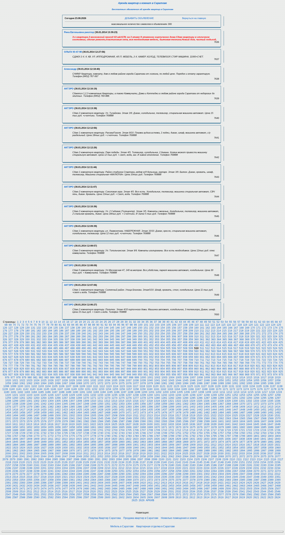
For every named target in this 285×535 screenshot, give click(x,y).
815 (224, 365)
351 (146, 339)
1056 (263, 380)
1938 (122, 447)
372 (264, 339)
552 (151, 351)
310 (196, 336)
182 (39, 330)
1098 (6, 386)
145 (112, 327)
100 (140, 324)
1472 (136, 412)
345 (112, 339)
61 (255, 321)
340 (84, 339)
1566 (249, 418)
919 (247, 371)
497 (123, 348)
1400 (178, 406)
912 (207, 371)
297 (123, 336)
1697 (72, 430)
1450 (256, 409)
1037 (129, 380)
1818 (100, 438)
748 (129, 362)
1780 (107, 436)
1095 (263, 383)
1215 (250, 392)
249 (134, 333)
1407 (228, 406)
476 (5, 348)
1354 (129, 403)
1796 (221, 436)
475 (281, 345)
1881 (271, 441)
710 (196, 359)
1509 (122, 415)
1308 (79, 400)
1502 (72, 415)
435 (55, 345)
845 (112, 368)
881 (33, 371)
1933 (86, 447)
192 (95, 330)
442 (95, 345)
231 (33, 333)
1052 (235, 380)
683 (44, 359)
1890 (58, 444)
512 (207, 348)
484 (50, 348)
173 (269, 327)
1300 (22, 400)
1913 (221, 444)
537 (67, 351)
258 (185, 333)
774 (275, 362)
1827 (164, 438)
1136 (266, 386)
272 (264, 333)
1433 (136, 409)
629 (22, 357)
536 (61, 351)
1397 (157, 406)
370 (253, 339)
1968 (58, 450)
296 (117, 336)
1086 (200, 383)
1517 (178, 415)
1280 (157, 397)
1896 (100, 444)
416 (230, 342)
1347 (79, 403)
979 (24, 377)
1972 (86, 450)
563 (213, 351)
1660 (86, 427)
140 (84, 327)
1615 (43, 424)
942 (95, 374)
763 (213, 362)
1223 (29, 395)
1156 (122, 389)
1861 (129, 441)
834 (50, 368)
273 (269, 333)
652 (151, 357)
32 (134, 321)
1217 (265, 392)
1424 (72, 409)
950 (140, 374)
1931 (72, 447)
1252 (235, 395)
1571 (8, 421)
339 (78, 339)
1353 (122, 403)
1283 (178, 397)
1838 (242, 438)
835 (55, 368)
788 (72, 365)
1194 (103, 392)
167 (236, 327)
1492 (278, 412)
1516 (171, 415)
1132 (238, 386)
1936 (107, 447)
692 (95, 359)
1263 (36, 397)
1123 (176, 386)
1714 (192, 430)
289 (78, 336)
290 (84, 336)
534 (50, 351)
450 (140, 345)
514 (219, 348)
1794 (207, 436)
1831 (192, 438)
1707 (143, 430)
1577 (51, 421)
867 (236, 368)
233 (44, 333)
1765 (278, 433)
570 (253, 351)
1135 (259, 386)
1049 (214, 380)
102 (151, 324)
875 (281, 368)
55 (230, 321)
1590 (143, 421)
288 (72, 336)
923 (269, 371)
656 (174, 357)
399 (134, 342)
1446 (228, 409)
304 (162, 336)
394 (106, 342)
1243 (171, 395)
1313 (114, 400)
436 (61, 345)
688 (72, 359)
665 (224, 357)
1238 (136, 395)
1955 (242, 447)
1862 (136, 441)
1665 (122, 427)
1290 (228, 397)
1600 (214, 421)
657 (179, 357)
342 (95, 339)
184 (50, 330)
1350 (100, 403)
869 (247, 368)
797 (123, 365)
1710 (164, 430)
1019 (278, 377)
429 (22, 345)
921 (258, 371)
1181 (13, 392)
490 (84, 348)
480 (27, 348)
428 (16, 345)
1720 (235, 430)
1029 (72, 380)
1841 (263, 438)
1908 (185, 444)
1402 (192, 406)
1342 (44, 403)
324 (275, 336)
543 (100, 351)
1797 (228, 436)
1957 (256, 447)
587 (67, 354)
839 (78, 368)
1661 (93, 427)
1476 (164, 412)
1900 (129, 444)
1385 (72, 406)
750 (140, 362)
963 (213, 374)
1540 (65, 418)
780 (27, 365)
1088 (214, 383)
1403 (200, 406)
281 (33, 336)
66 (276, 321)
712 (207, 359)
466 (230, 345)
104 (163, 324)
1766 (8, 436)
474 (275, 345)
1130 (224, 386)
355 (168, 339)
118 (240, 324)
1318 (150, 400)
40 (167, 321)
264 (219, 333)
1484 (221, 412)
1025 (44, 380)
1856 (93, 441)
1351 (107, 403)
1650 (15, 427)
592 (95, 354)
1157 (129, 389)
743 (100, 362)
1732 (44, 433)
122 (262, 324)
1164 (177, 389)
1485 (228, 412)
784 (50, 365)
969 (247, 374)
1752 (185, 433)
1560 (207, 418)
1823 (136, 438)
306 (174, 336)
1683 (249, 427)
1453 (278, 409)
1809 (36, 438)
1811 (50, 438)
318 (241, 336)
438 (72, 345)
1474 (150, 412)
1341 (36, 403)
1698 (79, 430)
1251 (228, 395)
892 (95, 371)
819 (247, 365)
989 (80, 377)
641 (89, 357)
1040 (150, 380)
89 (93, 324)
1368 (228, 403)
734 (50, 362)
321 (258, 336)
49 (205, 321)
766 (230, 362)
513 (213, 348)
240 (84, 333)
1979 (136, 450)
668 (241, 357)
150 (140, 327)
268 (241, 333)
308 (185, 336)
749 (134, 362)
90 (97, 324)
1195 (110, 392)
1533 (15, 418)
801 (146, 365)
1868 (178, 441)
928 (16, 374)
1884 (15, 444)
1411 (256, 406)
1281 (164, 397)
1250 (221, 395)
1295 (263, 397)
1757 (221, 433)
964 (219, 374)
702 (151, 359)
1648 (277, 424)
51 (213, 321)
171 (258, 327)
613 (213, 354)
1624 (107, 424)
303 (157, 336)
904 (162, 371)
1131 (231, 386)
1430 (114, 409)
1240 (150, 395)
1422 (58, 409)
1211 (222, 392)
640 (84, 357)
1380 (36, 406)
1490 (263, 412)
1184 (34, 392)
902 (151, 371)
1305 (58, 400)
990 (86, 377)
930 (27, 374)
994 (108, 377)
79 (51, 324)
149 (134, 327)
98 (131, 324)
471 (258, 345)
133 (44, 327)
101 (146, 324)
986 (63, 377)
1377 (15, 406)
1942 (150, 447)
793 (100, 365)
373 (269, 339)
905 (168, 371)
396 (117, 342)
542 (95, 351)
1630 (150, 424)
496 (117, 348)
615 (224, 354)
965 (224, 374)
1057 (271, 380)
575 (281, 351)
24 (101, 321)
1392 (122, 406)
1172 (232, 389)
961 (202, 374)
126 (5, 327)
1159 (143, 389)
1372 (256, 403)
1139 (5, 389)
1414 (277, 406)
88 (89, 324)
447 (123, 345)
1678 (214, 427)
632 (39, 357)
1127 (204, 386)
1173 (239, 389)
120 (250, 324)
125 (279, 324)
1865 (157, 441)
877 (10, 371)
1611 (15, 424)
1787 (157, 436)
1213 (236, 392)
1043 (171, 380)
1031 (86, 380)
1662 (100, 427)
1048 (207, 380)
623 (269, 354)
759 (191, 362)
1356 (143, 403)
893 (100, 371)
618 (241, 354)
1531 (277, 415)
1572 (15, 421)
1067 (65, 383)
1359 (164, 403)
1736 (72, 433)
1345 (65, 403)
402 (151, 342)
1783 (129, 436)
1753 (192, 433)
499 (134, 348)
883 (44, 371)
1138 (279, 386)
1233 (100, 395)
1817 (93, 438)
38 (159, 321)
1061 (22, 383)
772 (264, 362)
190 (84, 330)
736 (61, 362)
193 (100, 330)
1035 (114, 380)
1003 (164, 377)
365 (224, 339)
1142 (26, 389)
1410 (249, 406)
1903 (150, 444)
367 (236, 339)
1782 (122, 436)
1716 (206, 430)
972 (264, 374)
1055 (256, 380)
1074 (114, 383)
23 (97, 321)
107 (180, 324)
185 (55, 330)
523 (269, 348)
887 (67, 371)
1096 (271, 383)
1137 (273, 386)
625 (281, 354)
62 (259, 321)
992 (97, 377)
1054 (249, 380)
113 (213, 324)
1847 (29, 441)
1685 (263, 427)
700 (140, 359)
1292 (242, 397)
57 (238, 321)
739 (78, 362)
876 (5, 371)
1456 (22, 412)
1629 (143, 424)
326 (5, 339)
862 (208, 368)
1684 (256, 427)
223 (269, 330)
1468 (107, 412)
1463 (72, 412)
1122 (169, 386)
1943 (157, 447)
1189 (68, 392)
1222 (22, 395)
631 (33, 357)
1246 (192, 395)
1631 (157, 424)
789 (78, 365)
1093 (249, 383)
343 (100, 339)
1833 (206, 438)
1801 (256, 436)
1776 (79, 436)
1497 (36, 415)
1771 (44, 436)
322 (264, 336)
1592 (157, 421)
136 (61, 327)
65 (272, 321)
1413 (270, 406)
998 (131, 377)
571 (258, 351)
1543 (86, 418)
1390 (107, 406)
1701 (100, 430)
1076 (129, 383)
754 (162, 362)
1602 (228, 421)
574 (275, 351)
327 (10, 339)
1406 (221, 406)
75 (35, 324)
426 (5, 345)
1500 (58, 415)
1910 (200, 444)
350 (140, 339)
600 (140, 354)
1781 (114, 436)
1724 (263, 430)
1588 (129, 421)
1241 (157, 395)
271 (258, 333)
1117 (135, 386)
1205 (180, 392)
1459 (44, 412)
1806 (15, 438)
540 (84, 351)
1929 (58, 447)
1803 (271, 436)
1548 (122, 418)
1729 (22, 433)
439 (78, 345)
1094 (256, 383)
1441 (192, 409)
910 (196, 371)
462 (208, 345)
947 (123, 374)
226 (5, 333)
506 (174, 348)
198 (129, 330)
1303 (44, 400)
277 (10, 336)
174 (275, 327)
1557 (185, 418)
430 (27, 345)
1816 (86, 438)
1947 (185, 447)
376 (5, 342)
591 (89, 354)
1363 (192, 403)
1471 (129, 412)
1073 (107, 383)
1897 (107, 444)
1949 (200, 447)
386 (61, 342)
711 (202, 359)
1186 (48, 392)
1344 (58, 403)
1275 (122, 397)
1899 (122, 444)
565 (224, 351)
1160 (150, 389)
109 (191, 324)
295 (112, 336)
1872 (207, 441)
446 (117, 345)
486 (61, 348)
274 (275, 333)
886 (61, 371)
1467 (100, 412)
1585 (107, 421)
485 (55, 348)
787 (67, 365)
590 (84, 354)
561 (202, 351)
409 (191, 342)
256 (174, 333)
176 (5, 330)
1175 (253, 389)
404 (162, 342)
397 (123, 342)
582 (39, 354)
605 (168, 354)
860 (196, 368)
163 (213, 327)
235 (55, 333)
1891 (65, 444)
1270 (86, 397)
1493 (8, 415)
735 (55, 362)
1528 (256, 415)
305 (168, 336)
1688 (8, 430)
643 (100, 357)
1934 (93, 447)
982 (41, 377)
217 (235, 330)
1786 (150, 436)
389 (78, 342)
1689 (15, 430)
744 (106, 362)
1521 (206, 415)
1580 (72, 421)
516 (230, 348)
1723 (256, 430)
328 (16, 339)
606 (174, 354)
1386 (79, 406)
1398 (164, 406)
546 (117, 351)
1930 (65, 447)
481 (33, 348)
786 (61, 365)
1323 (185, 400)
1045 (185, 380)
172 (264, 327)
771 (258, 362)
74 (31, 324)
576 (5, 354)
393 (100, 342)
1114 (115, 386)
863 (213, 368)
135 (55, 327)
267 (236, 333)
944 (106, 374)
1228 (65, 395)
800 (140, 365)
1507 (107, 415)
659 (191, 357)
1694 (51, 430)
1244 (178, 395)
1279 (150, 397)
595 (112, 354)
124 (273, 324)
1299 (15, 400)
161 (202, 327)
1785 (143, 436)
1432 (129, 409)
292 (95, 336)
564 (219, 351)
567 (236, 351)
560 (196, 351)
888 (72, 371)
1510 (129, 415)
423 (269, 342)
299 (134, 336)
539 (78, 351)
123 (267, 324)
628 (16, 357)
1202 (158, 392)
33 (138, 321)
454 (162, 345)
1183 (27, 392)
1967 (51, 450)
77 (43, 324)
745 (112, 362)
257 (179, 333)
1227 (58, 395)
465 (224, 345)
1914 (228, 444)
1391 (114, 406)
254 (162, 333)
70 (14, 324)
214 (219, 330)
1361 (178, 403)
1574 (29, 421)
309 (191, 336)
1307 (72, 400)
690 (84, 359)
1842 (270, 438)
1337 (8, 403)
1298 (8, 400)
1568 (263, 418)
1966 (44, 450)
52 (218, 321)
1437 (164, 409)
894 (106, 371)
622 (264, 354)
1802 (263, 436)
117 (234, 324)
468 (241, 345)
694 (106, 359)
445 (112, 345)
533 (44, 351)
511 (202, 348)
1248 (207, 395)
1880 (263, 441)
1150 (81, 389)
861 (202, 368)
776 (5, 365)
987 (69, 377)
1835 (221, 438)
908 (185, 371)
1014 (242, 377)
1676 (200, 427)
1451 (263, 409)
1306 (65, 400)
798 (129, 365)
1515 (164, 415)
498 (129, 348)
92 (106, 324)
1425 (79, 409)
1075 (122, 383)
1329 (228, 400)
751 (146, 362)
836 (61, 368)
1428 (100, 409)
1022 (22, 380)
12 (51, 321)
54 (226, 321)
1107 (68, 386)
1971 (79, 450)
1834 (214, 438)
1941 (143, 447)
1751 (178, 433)
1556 (178, 418)
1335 (270, 400)
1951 (214, 447)
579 (22, 354)
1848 (36, 441)
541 (89, 351)
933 (44, 374)
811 (202, 365)
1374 (271, 403)
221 (258, 330)
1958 (263, 447)
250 (140, 333)
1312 (107, 400)
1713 (185, 430)
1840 (256, 438)
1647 (270, 424)
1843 (277, 438)
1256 (263, 395)
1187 (55, 392)
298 (129, 336)
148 (129, 327)
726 (5, 362)
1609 (278, 421)
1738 (86, 433)
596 (117, 354)
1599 (207, 421)
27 (113, 321)
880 (27, 371)
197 (123, 330)
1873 (214, 441)
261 (202, 333)
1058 (278, 380)
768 (241, 362)
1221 (15, 395)
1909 (192, 444)
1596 (185, 421)
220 (252, 330)
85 (77, 324)
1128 (211, 386)
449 (134, 345)
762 (208, 362)
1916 (242, 444)
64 (268, 321)
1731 (36, 433)
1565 (242, 418)
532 (39, 351)
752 (151, 362)
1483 (214, 412)
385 (55, 342)
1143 (32, 389)
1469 (114, 412)
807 (179, 365)
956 (174, 374)
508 (185, 348)
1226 (51, 395)
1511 (136, 415)
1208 (201, 392)
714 (219, 359)
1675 (192, 427)
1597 (192, 421)
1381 (44, 406)
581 (33, 354)
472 (264, 345)
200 (140, 330)
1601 (221, 421)
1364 (200, 403)
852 (151, 368)
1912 (214, 444)
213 (213, 330)
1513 (150, 415)
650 (140, 357)
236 (61, 333)
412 (207, 342)
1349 (93, 403)
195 (112, 330)
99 (135, 324)
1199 (137, 392)
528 (16, 351)
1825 (150, 438)
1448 (242, 409)
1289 (221, 397)
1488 (249, 412)
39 (163, 321)
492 (95, 348)
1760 (242, 433)
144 (106, 327)
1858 (107, 441)
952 (151, 374)
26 (109, 321)
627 (10, 357)
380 (27, 342)
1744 (129, 433)
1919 (263, 444)
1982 (157, 450)
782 (39, 365)
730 (27, 362)
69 (10, 324)
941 (89, 374)
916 (230, 371)
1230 (79, 395)
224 (275, 330)
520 (252, 348)
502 (151, 348)
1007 (193, 377)
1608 (271, 421)
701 (146, 359)
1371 (249, 403)
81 (60, 324)
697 (123, 359)
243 (100, 333)
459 (191, 345)
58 (243, 321)
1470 (122, 412)
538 (72, 351)
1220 (8, 395)
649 (134, 357)
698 (129, 359)
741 (89, 362)
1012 (228, 377)
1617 (58, 424)
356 (174, 339)
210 (196, 330)
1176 (260, 389)
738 (72, 362)
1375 (278, 403)
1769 (29, 436)
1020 (8, 380)
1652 (29, 427)
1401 (185, 406)
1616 (50, 424)
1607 (263, 421)
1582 (86, 421)
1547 (114, 418)
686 (61, 359)
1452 (271, 409)
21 (88, 321)
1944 (164, 447)
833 (44, 368)
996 (120, 377)
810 (196, 365)
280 (27, 336)
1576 (44, 421)
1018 (271, 377)
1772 (51, 436)
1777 (86, 436)
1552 (150, 418)
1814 (72, 438)
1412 (263, 406)
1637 (199, 424)
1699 (86, 430)
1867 (171, 441)
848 (129, 368)
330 (27, 339)
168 (241, 327)
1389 (100, 406)
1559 (200, 418)
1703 (114, 430)
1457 (29, 412)
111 (202, 324)
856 (174, 368)
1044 (178, 380)
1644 (249, 424)
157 (179, 327)
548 (129, 351)
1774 (65, 436)
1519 (192, 415)
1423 (65, 409)
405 (168, 342)
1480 (192, 412)
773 (269, 362)
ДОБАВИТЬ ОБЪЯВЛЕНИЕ (139, 18)
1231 (86, 395)
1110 (89, 386)
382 (39, 342)
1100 (20, 386)
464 (219, 345)
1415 (8, 409)
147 (123, 327)
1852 (65, 441)
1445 (221, 409)
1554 (164, 418)
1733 (51, 433)
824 (275, 365)
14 (59, 321)
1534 (22, 418)
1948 (192, 447)
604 (162, 354)
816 (230, 365)
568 (241, 351)
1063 (36, 383)
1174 (246, 389)
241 (89, 333)
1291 (235, 397)
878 (16, 371)
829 (22, 368)
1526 (242, 415)
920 (252, 371)
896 (117, 371)
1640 (221, 424)
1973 (93, 450)
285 (55, 336)
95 (118, 324)
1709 (157, 430)
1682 (242, 427)
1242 (164, 395)
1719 (228, 430)
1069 (79, 383)
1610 (8, 424)
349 (134, 339)
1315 (128, 400)
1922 (8, 447)
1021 (15, 380)
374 (275, 339)
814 (219, 365)
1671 (164, 427)
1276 (129, 397)
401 (146, 342)
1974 (100, 450)
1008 (200, 377)
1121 (162, 386)
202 (151, 330)
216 (230, 330)
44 (184, 321)
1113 (109, 386)
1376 (8, 406)
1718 (221, 430)
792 (95, 365)
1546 (107, 418)
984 (52, 377)
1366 (214, 403)
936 (61, 374)
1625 (114, 424)
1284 (185, 397)
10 (43, 321)
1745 (136, 433)
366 (230, 339)
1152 (94, 389)
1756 (214, 433)
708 (185, 359)
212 (207, 330)
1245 (185, 395)
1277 (136, 397)
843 (100, 368)
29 (122, 321)
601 (146, 354)
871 (258, 368)
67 (280, 321)
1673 (178, 427)
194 (106, 330)
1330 (235, 400)
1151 (88, 389)
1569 (271, 418)
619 (247, 354)
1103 (41, 386)
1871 (200, 441)
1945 (171, 447)
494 (106, 348)
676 (5, 359)
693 (100, 359)
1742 (114, 433)
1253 (242, 395)
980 (30, 377)
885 (55, 371)
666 (230, 357)
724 (275, 359)
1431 (122, 409)
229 (22, 333)
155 (168, 327)
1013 (235, 377)
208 (185, 330)
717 (235, 359)
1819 (107, 438)
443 (100, 345)
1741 (107, 433)
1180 (6, 392)
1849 (44, 441)
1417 (22, 409)
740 (84, 362)
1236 (122, 395)
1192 (89, 392)
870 (253, 368)
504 (162, 348)
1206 (187, 392)
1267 (65, 397)
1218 (272, 392)
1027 (58, 380)
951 (146, 374)
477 (10, 348)
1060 (15, 383)
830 (27, 368)
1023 (29, 380)
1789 (171, 436)
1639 (214, 424)
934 (50, 374)
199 (134, 330)
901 (146, 371)
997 (125, 377)
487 (67, 348)
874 (275, 368)
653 (157, 357)
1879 (256, 441)
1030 (79, 380)
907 (179, 371)
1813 (65, 438)
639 (78, 357)
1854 (79, 441)
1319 (157, 400)
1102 (34, 386)
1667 (136, 427)
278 (16, 336)
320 (252, 336)
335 (55, 339)
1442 (200, 409)
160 (196, 327)
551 (146, 351)
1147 (60, 389)
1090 (228, 383)
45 (188, 321)
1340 (29, 403)
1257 (271, 395)
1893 (79, 444)
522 (264, 348)
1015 (249, 377)
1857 (100, 441)
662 (208, 357)
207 (179, 330)
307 (179, 336)
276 (5, 336)
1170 (218, 389)
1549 (129, 418)
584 (50, 354)
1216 (258, 392)
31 (130, 321)
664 (219, 357)
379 (22, 342)
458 (185, 345)
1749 (164, 433)
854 (162, 368)
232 (39, 333)
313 (213, 336)
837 (67, 368)
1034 (107, 380)
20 (84, 321)
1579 (65, 421)
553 (157, 351)
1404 (207, 406)
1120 (156, 386)
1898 (114, 444)
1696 (65, 430)
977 (13, 377)
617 (235, 354)
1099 (13, 386)
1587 (122, 421)
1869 (185, 441)
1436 (157, 409)
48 (201, 321)
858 (185, 368)
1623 (100, 424)
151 (146, 327)
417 (235, 342)
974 (275, 374)
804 (162, 365)
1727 (8, 433)
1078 (143, 383)
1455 (15, 412)
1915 (235, 444)
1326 (206, 400)
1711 (171, 430)
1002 (157, 377)
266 (230, 333)
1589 (136, 421)
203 (157, 330)
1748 (157, 433)
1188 (61, 392)
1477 (171, 412)
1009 (207, 377)
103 (157, 324)
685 (55, 359)
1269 (79, 397)
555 (168, 351)
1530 (270, 415)
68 (6, 324)
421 (258, 342)
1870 (192, 441)
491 (89, 348)
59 (247, 321)
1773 (58, 436)
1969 (65, 450)
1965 (36, 450)
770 (253, 362)
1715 (199, 430)
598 (129, 354)
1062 (29, 383)
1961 (8, 450)
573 (269, 351)
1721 (242, 430)
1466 (93, 412)
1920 (270, 444)
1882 (278, 441)
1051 (228, 380)
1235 (114, 395)
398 (129, 342)
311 (202, 336)
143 (100, 327)
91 (102, 324)
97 (127, 324)
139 (78, 327)
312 (207, 336)
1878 (249, 441)
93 (110, 324)
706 (174, 359)
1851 (58, 441)
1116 (129, 386)
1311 (100, 400)
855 (168, 368)
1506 (100, 415)
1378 (22, 406)
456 (174, 345)
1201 (151, 392)
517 (235, 348)
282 (39, 336)
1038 (136, 380)
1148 (67, 389)
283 (44, 336)
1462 (65, 412)
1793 (200, 436)
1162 (163, 389)
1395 (143, 406)
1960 (278, 447)
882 (39, 371)
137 (67, 327)
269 (247, 333)
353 (157, 339)
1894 (86, 444)
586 (61, 354)
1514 (157, 415)
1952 (221, 447)
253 (157, 333)
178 (16, 330)
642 (95, 357)
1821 (121, 438)
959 (191, 374)
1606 (256, 421)
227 (10, 333)
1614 (36, 424)
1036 (122, 380)
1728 (15, 433)
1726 (277, 430)
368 (241, 339)
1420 (44, 409)
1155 (115, 389)
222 (264, 330)
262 (208, 333)
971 (258, 374)
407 (179, 342)
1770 (36, 436)
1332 (249, 400)
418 (241, 342)
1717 (214, 430)
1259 (8, 397)
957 (179, 374)
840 (84, 368)
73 (26, 324)
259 (191, 333)
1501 (65, 415)
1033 (100, 380)
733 (44, 362)
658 (185, 357)
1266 (58, 397)
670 (253, 357)
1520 (199, 415)
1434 (143, 409)
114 (218, 324)
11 (47, 321)
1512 (143, 415)
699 (134, 359)
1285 (192, 397)
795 (112, 365)
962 (208, 374)
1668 (143, 427)
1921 (277, 444)
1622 (93, 424)
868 (241, 368)
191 (89, 330)
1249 (214, 395)
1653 (36, 427)
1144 (39, 389)
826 (5, 368)
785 (55, 365)
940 (84, 374)
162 (208, 327)
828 (16, 368)
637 (67, 357)
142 (95, 327)
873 (269, 368)
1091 (235, 383)
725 (281, 359)
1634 (178, 424)
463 (213, 345)
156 (174, 327)
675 (281, 357)
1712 (178, 430)
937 (67, 374)
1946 (178, 447)
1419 (36, 409)
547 (123, 351)
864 (219, 368)
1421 (51, 409)
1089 (221, 383)
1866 (164, 441)
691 (89, 359)
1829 (178, 438)
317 (235, 336)
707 (179, 359)
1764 (271, 433)
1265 (51, 397)
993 (103, 377)
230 (27, 333)
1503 (79, 415)
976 (7, 377)
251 (146, 333)
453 (157, 345)
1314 (121, 400)
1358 (157, 403)
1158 (136, 389)
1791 (185, 436)
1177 (267, 389)
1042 (164, 380)
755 (168, 362)
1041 (157, 380)
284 (50, 336)
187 (67, 330)
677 (10, 359)
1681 (235, 427)
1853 (72, 441)
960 (196, 374)
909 (191, 371)
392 (95, 342)
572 (264, 351)
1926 (36, 447)
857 (179, 368)
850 (140, 368)
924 (275, 371)
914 (219, 371)
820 (252, 365)
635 (55, 357)
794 (106, 365)
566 (230, 351)
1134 (252, 386)
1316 (136, 400)
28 (117, 321)
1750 (171, 433)
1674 (185, 427)
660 (196, 357)
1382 (51, 406)
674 (275, 357)
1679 (221, 427)
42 (176, 321)
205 (168, 330)
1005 (179, 377)
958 (185, 374)
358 (185, 339)
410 (196, 342)
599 (134, 354)
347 (123, 339)
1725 (270, 430)
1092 (242, 383)
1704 (122, 430)
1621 (86, 424)
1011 (221, 377)
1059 (8, 383)
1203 (166, 392)
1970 (72, 450)
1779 (100, 436)
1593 (164, 421)
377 (10, 342)
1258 (278, 395)
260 (196, 333)
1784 (136, 436)
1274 (114, 397)
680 (27, 359)
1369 (235, 403)
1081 (164, 383)
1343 (51, 403)
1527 (249, 415)
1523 (221, 415)
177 (10, 330)
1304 (51, 400)
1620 (79, 424)
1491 (271, 412)
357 (179, 339)
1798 (235, 436)
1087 (207, 383)
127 (10, 327)
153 (157, 327)
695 (112, 359)
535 (55, 351)
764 (219, 362)
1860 (122, 441)
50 (209, 321)
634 (50, 357)
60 (251, 321)
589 (78, 354)
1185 (41, 392)
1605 (249, 421)
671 (258, 357)
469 (247, 345)
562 (208, 351)
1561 (214, 418)
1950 (207, 447)
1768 (22, 436)
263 (213, 333)
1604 (242, 421)
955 (168, 374)
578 (16, 354)
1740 (100, 433)
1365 (207, 403)
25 (105, 321)
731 (33, 362)
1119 (149, 386)
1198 (130, 392)
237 (67, 333)
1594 (171, 421)
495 (112, 348)
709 (191, 359)
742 (95, 362)
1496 (29, 415)
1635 (185, 424)
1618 (65, 424)
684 (50, 359)
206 (174, 330)
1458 (36, 412)
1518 (185, 415)
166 (230, 327)
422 (264, 342)
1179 (280, 389)
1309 (86, 400)
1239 (143, 395)
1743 (122, 433)
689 (78, 359)
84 (72, 324)
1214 (243, 392)
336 (61, 339)
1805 (8, 438)
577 (10, 354)
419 (247, 342)
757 (179, 362)
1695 (58, 430)
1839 (249, 438)
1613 (29, 424)
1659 (79, 427)
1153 (101, 389)
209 (191, 330)
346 (117, 339)
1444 (214, 409)
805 (168, 365)
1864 (150, 441)
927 (10, 374)
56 (234, 321)
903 (157, 371)
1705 (129, 430)
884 (50, 371)
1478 (178, 412)
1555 (171, 418)
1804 (278, 436)
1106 (61, 386)
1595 (178, 421)
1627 (128, 424)
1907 (178, 444)
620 (252, 354)
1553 (157, 418)
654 (162, 357)
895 (112, 371)
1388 (93, 406)
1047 (200, 380)
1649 (8, 427)
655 (168, 357)
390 (84, 342)
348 (129, 339)
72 (22, 324)
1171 (225, 389)
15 (63, 321)
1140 (12, 389)
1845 (15, 441)
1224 (36, 395)
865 (224, 368)
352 (151, 339)
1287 (207, 397)
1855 (86, 441)
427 (10, 345)
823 (269, 365)
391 (89, 342)
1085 (192, 383)
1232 (93, 395)
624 (275, 354)
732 (39, 362)
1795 (214, 436)
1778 (93, 436)
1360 (171, 403)
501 (146, 348)
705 (168, 359)
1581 (79, 421)
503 (157, 348)
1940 (136, 447)
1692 (36, 430)
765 (224, 362)
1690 (22, 430)
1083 (178, 383)
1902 (143, 444)
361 (202, 339)
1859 (114, 441)
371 (258, 339)
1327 (214, 400)
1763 (263, 433)
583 (44, 354)
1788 (164, 436)
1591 (150, 421)
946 (117, 374)
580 (27, 354)
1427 (93, 409)
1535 (29, 418)
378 (16, 342)
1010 (214, 377)
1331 (242, 400)
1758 (228, 433)
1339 (22, 403)
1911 (206, 444)
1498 (44, 415)
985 (58, 377)
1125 (190, 386)
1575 (36, 421)
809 (191, 365)
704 (162, 359)
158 (185, 327)
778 (16, 365)
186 (61, 330)
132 (39, 327)
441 (89, 345)
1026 (51, 380)
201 (146, 330)
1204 (173, 392)
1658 (72, 427)
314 (219, 336)
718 (241, 359)
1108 (75, 386)
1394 (136, 406)
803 (157, 365)
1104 (48, 386)
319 (247, 336)
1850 (51, 441)
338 (72, 339)
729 (22, 362)
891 (89, 371)
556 (174, 351)
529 (22, 351)
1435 (150, 409)
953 (157, 374)
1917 (249, 444)
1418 (29, 409)
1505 (93, 415)
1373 (263, 403)
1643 (242, 424)
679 (22, 359)
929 (22, 374)
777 (10, 365)
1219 (279, 392)
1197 (123, 392)
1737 (79, 433)
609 (191, 354)
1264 (44, 397)
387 (67, 342)
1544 (93, 418)
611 (202, 354)
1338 (15, 403)
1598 (200, 421)
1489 (256, 412)
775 (281, 362)
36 (151, 321)
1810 (44, 438)
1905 (164, 444)
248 (129, 333)
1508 (114, 415)
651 (146, 357)
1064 (44, 383)
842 (95, 368)
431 (33, 345)
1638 (206, 424)
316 (230, 336)
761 (202, 362)
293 (100, 336)
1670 (157, 427)
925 (281, 371)
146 (117, 327)
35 (147, 321)
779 (22, 365)
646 (117, 357)
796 (117, 365)
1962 (15, 450)
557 (179, 351)
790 (84, 365)
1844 (8, 441)
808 (185, 365)
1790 (178, 436)
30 (126, 321)
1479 (185, 412)
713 (213, 359)
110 (196, 324)
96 (122, 324)
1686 (271, 427)
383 (44, 342)
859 (191, 368)
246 (117, 333)
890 (84, 371)
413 (213, 342)
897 (123, 371)
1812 (58, 438)
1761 (249, 433)
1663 (107, 427)
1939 (129, 447)
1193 (96, 392)
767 (236, 362)
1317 (143, 400)
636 (61, 357)
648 (129, 357)
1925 (29, 447)
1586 (114, 421)
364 (219, 339)
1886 (29, 444)
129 (22, 327)
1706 (136, 430)
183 (44, 330)
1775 (72, 436)
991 (92, 377)
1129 (218, 386)
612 (207, 354)
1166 (191, 389)
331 (33, 339)
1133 (245, 386)
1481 (200, 412)
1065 (51, 383)
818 (241, 365)
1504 (86, 415)
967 (236, 374)
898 (129, 371)
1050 (221, 380)
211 (202, 330)
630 (27, 357)
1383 (58, 406)
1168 (205, 389)
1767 (15, 436)
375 (281, 339)
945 (112, 374)
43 (180, 321)
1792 (192, 436)
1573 (22, 421)
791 (89, 365)
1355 (136, 403)
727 (10, 362)
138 (72, 327)
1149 (74, 389)
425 (281, 342)
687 (67, 359)
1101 (27, 386)
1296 (271, 397)
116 (229, 324)
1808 (29, 438)
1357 (150, 403)
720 (252, 359)
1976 (114, 450)
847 (123, 368)
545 (112, 351)
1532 (8, 418)
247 (123, 333)
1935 (100, 447)
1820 (114, 438)
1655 (51, 427)
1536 (36, 418)
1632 (164, 424)
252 (151, 333)
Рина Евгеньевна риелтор (79, 32)
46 (193, 321)
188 (72, 330)
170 (253, 327)
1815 (79, 438)
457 (179, 345)
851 (146, 368)
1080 (157, 383)
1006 (186, 377)
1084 (185, 383)
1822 (128, 438)
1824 (143, 438)
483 (44, 348)
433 (44, 345)
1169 (211, 389)
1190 (75, 392)
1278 (143, 397)
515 (224, 348)
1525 (235, 415)
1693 (44, 430)
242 (95, 333)
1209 (208, 392)
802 (151, 365)
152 (151, 327)
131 (33, 327)
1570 (278, 418)
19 (80, 321)
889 (78, 371)
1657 (65, 427)
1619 (72, 424)
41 (172, 321)
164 (219, 327)
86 (81, 324)
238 (72, 333)
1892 (72, 444)
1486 (235, 412)
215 (224, 330)
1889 (51, 444)
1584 (100, 421)
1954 (235, 447)
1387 (86, 406)
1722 (249, 430)
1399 (171, 406)
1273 (107, 397)
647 (123, 357)
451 (146, 345)
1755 (207, 433)
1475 (157, 412)
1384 (65, 406)
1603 (235, 421)
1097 (278, 383)
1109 (82, 386)
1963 (22, 450)
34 (142, 321)
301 (146, 336)
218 (241, 330)
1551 (143, 418)
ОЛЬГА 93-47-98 (73, 52)
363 (213, 339)
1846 (22, 441)
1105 (55, 386)
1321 (171, 400)
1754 (200, 433)
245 (112, 333)
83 (68, 324)
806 (174, 365)
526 (5, 351)
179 (22, 330)
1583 (93, 421)
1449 (249, 409)
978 (18, 377)
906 (174, 371)
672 (264, 357)
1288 (214, 397)
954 (162, 374)
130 (27, 327)
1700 (93, 430)
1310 (93, 400)
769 (247, 362)
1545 (100, 418)
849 (134, 368)
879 (22, 371)
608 (185, 354)
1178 (273, 389)
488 (72, 348)
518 (241, 348)
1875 (228, 441)
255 (168, 333)
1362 (185, 403)
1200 (144, 392)
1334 (263, 400)
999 (137, 377)
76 (39, 324)
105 (168, 324)
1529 (263, 415)
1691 (29, 430)
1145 (46, 389)
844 (106, 368)
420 (252, 342)
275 (281, 333)
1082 (171, 383)
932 (39, 374)
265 (224, 333)
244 (106, 333)
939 (78, 374)
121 (256, 324)
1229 (72, 395)
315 (224, 336)
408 (185, 342)
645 (112, 357)
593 (100, 354)
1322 (178, 400)
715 (224, 359)
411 (202, 342)
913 (213, 371)
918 (241, 371)
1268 (72, 397)
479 (22, 348)
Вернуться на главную (194, 18)
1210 (215, 392)
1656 (58, 427)
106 (174, 324)
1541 (72, 418)
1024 (36, 380)
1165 (184, 389)
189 (78, 330)
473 (269, 345)
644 (106, 357)
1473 (143, 412)
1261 (22, 397)
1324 (192, 400)
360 (196, 339)
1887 (36, 444)
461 (202, 345)
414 (219, 342)
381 (33, 342)
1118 (142, 386)
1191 (82, 392)
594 (106, 354)
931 (33, 374)
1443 (207, 409)
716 (230, 359)
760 (196, 362)
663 (213, 357)
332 (39, 339)
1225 (44, 395)
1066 (58, 383)
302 (151, 336)
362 (208, 339)
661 (202, 357)
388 (72, 342)
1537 (44, 418)
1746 (143, 433)
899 (134, 371)
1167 (198, 389)
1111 (95, 386)
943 (100, 374)
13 (55, 321)
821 (258, 365)
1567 (256, 418)
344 (106, 339)
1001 (150, 377)
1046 (192, 380)
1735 (65, 433)
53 (222, 321)
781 (33, 365)
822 (264, 365)
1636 (192, 424)
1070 (86, 383)
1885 (22, 444)
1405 (214, 406)
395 (112, 342)
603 (157, 354)
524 (275, 348)
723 (269, 359)
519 (247, 348)
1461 (58, 412)
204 (162, 330)
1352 (114, 403)
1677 (207, 427)
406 (174, 342)
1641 (228, 424)
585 (55, 354)
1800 (249, 436)
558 (185, 351)
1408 (235, 406)
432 (39, 345)
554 (162, 351)
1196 (117, 392)
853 (157, 368)
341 (89, 339)
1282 (171, 397)
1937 (114, 447)
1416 (15, 409)
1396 (150, 406)
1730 (29, 433)
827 (10, 368)
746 (117, 362)
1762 (256, 433)
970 (253, 374)
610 (196, 354)
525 (281, 348)
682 (39, 359)
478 (16, 348)
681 (33, 359)
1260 (15, 397)
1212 (229, 392)
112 (207, 324)
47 (197, 321)
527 (10, 351)
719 (247, 359)
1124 (183, 386)
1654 (44, 427)
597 (123, 354)
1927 (44, 447)
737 (67, 362)
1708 (150, 430)
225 (281, 330)
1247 (200, 395)
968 (241, 374)
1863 (143, 441)
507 (179, 348)
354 (162, 339)
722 (264, 359)
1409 (242, 406)
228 (16, 333)
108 (185, 324)
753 (157, 362)
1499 (51, 415)
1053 (242, 380)
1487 (242, 412)
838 (72, 368)
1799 (242, 436)
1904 (157, 444)
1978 (129, 450)
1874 (221, 441)
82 (64, 324)
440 (84, 345)
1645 (256, 424)
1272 (100, 397)
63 (263, 321)
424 (275, 342)
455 (168, 345)
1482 (207, 412)
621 (258, 354)
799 (134, 365)
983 (46, 377)
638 (72, 357)
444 (106, 345)
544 (106, 351)
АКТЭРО (69, 88)
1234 (107, 395)
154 (162, 327)
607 (179, 354)
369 (247, 339)
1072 (100, 383)
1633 (171, 424)
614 (219, 354)
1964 (29, 450)
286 (61, 336)
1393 (129, 406)
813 (213, 365)
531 (33, 351)
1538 (51, 418)
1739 (93, 433)
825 (281, 365)
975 (281, 374)
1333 (256, 400)
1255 (256, 395)
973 (269, 374)
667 (236, 357)
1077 (136, 383)
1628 (136, 424)
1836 (228, 438)
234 (50, 333)
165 (224, 327)
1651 (22, 427)
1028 (65, 380)
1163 (170, 389)
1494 (15, 415)
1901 (136, 444)
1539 (58, 418)
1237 (129, 395)
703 (157, 359)
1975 (107, 450)
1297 (278, 397)
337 (67, 339)
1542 (79, 418)
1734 (58, 433)
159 (191, 327)
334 (50, 339)
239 (78, 333)
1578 (58, 421)
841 (89, 368)
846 (117, 368)
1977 (122, 450)
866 (230, 368)
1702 (107, 430)
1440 (185, 409)
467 (236, 345)
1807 (22, 438)
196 (117, 330)
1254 (249, 395)
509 (191, 348)
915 (224, 371)
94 (114, 324)
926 (5, 374)
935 (55, 374)
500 (140, 348)
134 (50, 327)
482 (39, 348)
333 (44, 339)
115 (223, 324)
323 (269, 336)
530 (27, 351)
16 (67, 321)
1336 (277, 400)
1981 (150, 450)
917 (235, 371)
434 (50, 345)
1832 (199, 438)
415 (224, 342)
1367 (221, 403)
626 (5, 357)
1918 (256, 444)
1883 (8, 444)
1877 (242, 441)
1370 (242, 403)
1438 (171, 409)
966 (230, 374)
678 (16, 359)
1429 (107, 409)
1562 (221, 418)
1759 (235, 433)
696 (117, 359)
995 (114, 377)
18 (76, 321)
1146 (53, 389)
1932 (79, 447)
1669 (150, 427)
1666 (129, 427)
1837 (235, 438)
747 (123, 362)
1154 (108, 389)
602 (151, 354)
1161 (156, 389)
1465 (86, 412)
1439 (178, 409)
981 (35, 377)
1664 (114, 427)
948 (129, 374)
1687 (278, 427)
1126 (197, 386)
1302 (36, 400)
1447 (235, 409)
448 (129, 345)
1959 (271, 447)
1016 (256, 377)
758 (185, 362)
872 (264, 368)
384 (50, 342)
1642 (235, 424)
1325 (199, 400)
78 (47, 324)
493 (100, 348)
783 (44, 365)
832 (39, 368)
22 (92, 321)
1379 (29, 406)
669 (247, 357)
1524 (228, 415)
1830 (185, 438)
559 (191, 351)
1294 (256, 397)
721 (258, 359)
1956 (249, 447)
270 (253, 333)
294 (106, 336)
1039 (143, 380)
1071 (93, 383)
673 (269, 357)
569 (247, 351)
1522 (214, 415)
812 (207, 365)
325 (281, 336)
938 (72, 374)
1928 (51, 447)
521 (258, 348)
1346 (72, 403)
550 (140, 351)
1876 (235, 441)
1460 (51, 412)
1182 (20, 392)
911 (202, 371)
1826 (157, 438)
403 (157, 342)
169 (247, 327)
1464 (79, 412)
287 (67, 336)
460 (196, 345)
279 (22, 336)
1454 (8, 412)
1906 (171, 444)
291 (89, 336)
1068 (72, 383)
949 (134, 374)
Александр (70, 69)
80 (56, 324)
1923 (15, 447)
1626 (121, 424)
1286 (200, 397)
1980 (143, 450)
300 (140, 336)
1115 (122, 386)
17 (72, 321)
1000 (143, 377)
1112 (102, 386)
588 (72, 354)
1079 (150, 383)
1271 (93, 397)
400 (140, 342)
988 (75, 377)
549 (134, 351)
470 (253, 345)
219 (247, 330)
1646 (263, 424)
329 (22, 339)
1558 (192, 418)
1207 (194, 392)
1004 (171, 377)
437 (67, 345)
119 (245, 324)
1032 (93, 380)
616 (230, 354)
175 (281, 327)
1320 (164, 400)
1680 (228, 427)
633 (44, 357)
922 (264, 371)
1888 (44, 444)
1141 (19, 389)
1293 (249, 397)
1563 (228, 418)
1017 (263, 377)
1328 (221, 400)
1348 (86, 403)
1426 (86, 409)
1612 (22, 424)
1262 (29, 397)
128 (16, 327)
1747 (150, 433)
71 (18, 324)
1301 (29, 400)
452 (151, 345)
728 (16, 362)
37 (155, 321)
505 (168, 348)
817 (235, 365)
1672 (171, 427)
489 (78, 348)
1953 (228, 447)
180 (27, 330)
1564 (235, 418)
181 (33, 330)
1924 (22, 447)
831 (33, 368)
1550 (136, 418)
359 (191, 339)
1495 (22, 415)
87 (85, 324)
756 (174, 362)
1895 (93, 444)
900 (140, 371)
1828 (171, 438)
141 (89, 327)
